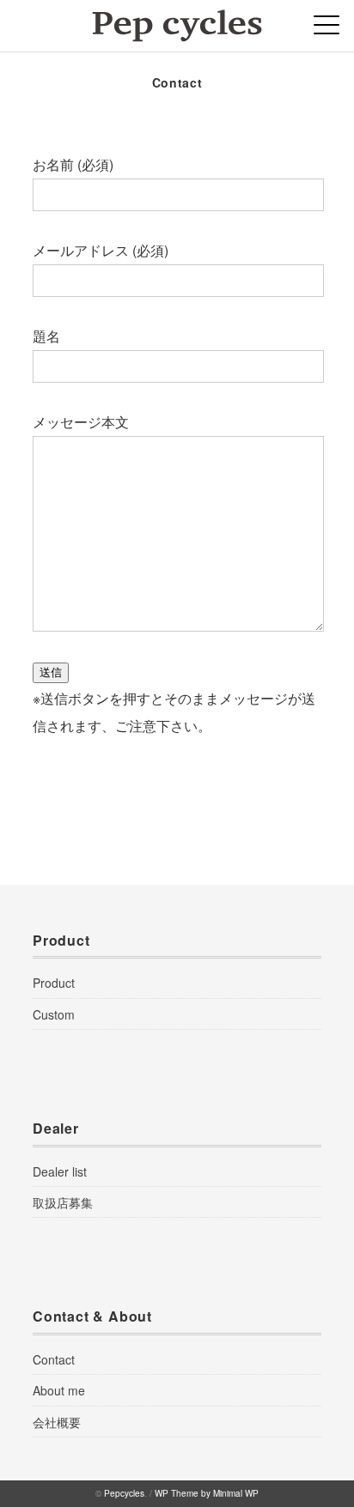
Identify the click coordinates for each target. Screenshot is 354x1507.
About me (59, 1390)
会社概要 (57, 1422)
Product (54, 982)
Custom (54, 1014)
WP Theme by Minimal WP (207, 1493)
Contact (54, 1359)
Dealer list (60, 1171)
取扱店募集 (63, 1202)
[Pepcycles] (177, 21)
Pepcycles (124, 1493)
